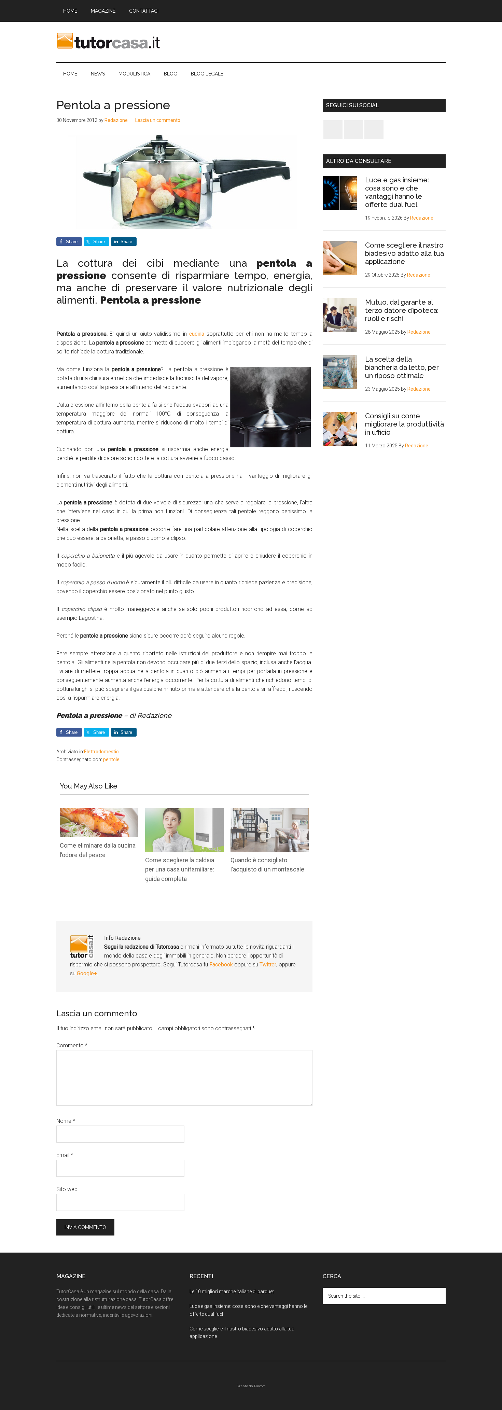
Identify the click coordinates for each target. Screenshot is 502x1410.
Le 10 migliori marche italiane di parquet (232, 1291)
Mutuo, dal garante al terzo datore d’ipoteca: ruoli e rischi (401, 310)
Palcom (260, 1386)
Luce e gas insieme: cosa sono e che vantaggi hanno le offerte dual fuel (397, 192)
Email (64, 1155)
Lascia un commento (157, 120)
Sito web (67, 1189)
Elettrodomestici (102, 751)
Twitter (268, 964)
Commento (71, 1045)
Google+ (87, 973)
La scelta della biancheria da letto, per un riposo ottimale (402, 367)
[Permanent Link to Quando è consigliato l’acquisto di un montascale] (270, 812)
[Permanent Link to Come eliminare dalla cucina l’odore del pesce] (99, 812)
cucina (198, 334)
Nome (65, 1121)
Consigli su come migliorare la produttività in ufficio (404, 424)
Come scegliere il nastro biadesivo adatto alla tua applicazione (404, 253)
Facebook (221, 964)
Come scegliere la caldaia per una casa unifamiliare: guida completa (179, 869)
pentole (111, 759)
